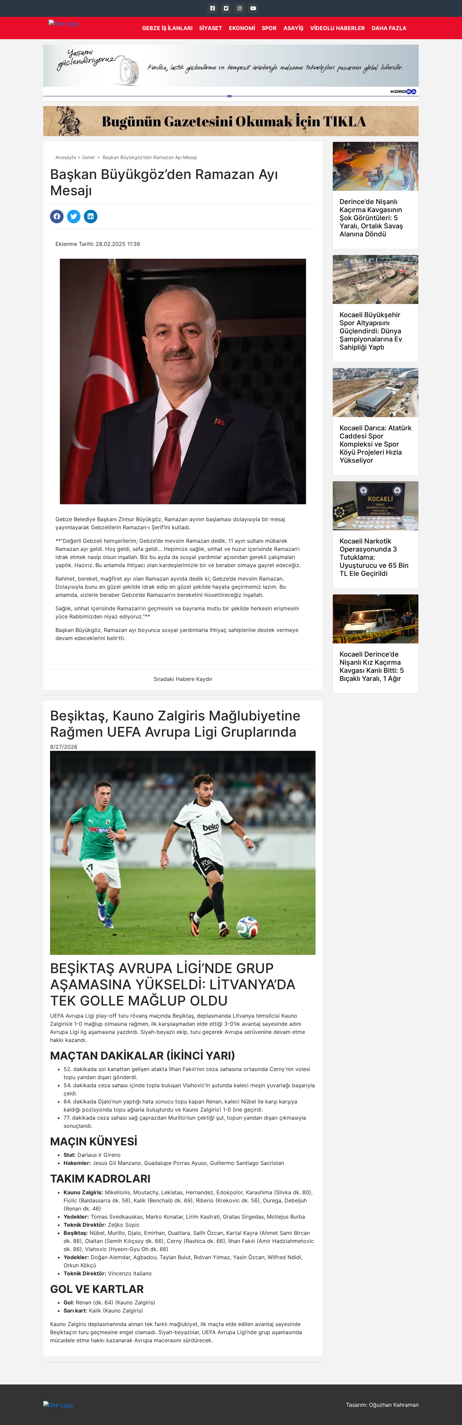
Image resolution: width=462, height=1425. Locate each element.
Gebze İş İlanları (167, 28)
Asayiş (293, 28)
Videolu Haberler (337, 28)
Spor (269, 28)
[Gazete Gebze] (64, 28)
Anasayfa (65, 157)
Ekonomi (242, 28)
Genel (88, 157)
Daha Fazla (389, 28)
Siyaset (210, 28)
